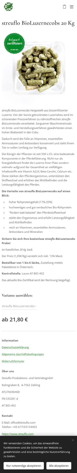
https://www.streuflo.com (18, 434)
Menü (71, 6)
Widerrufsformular (13, 361)
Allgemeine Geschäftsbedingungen (23, 354)
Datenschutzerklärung (15, 347)
